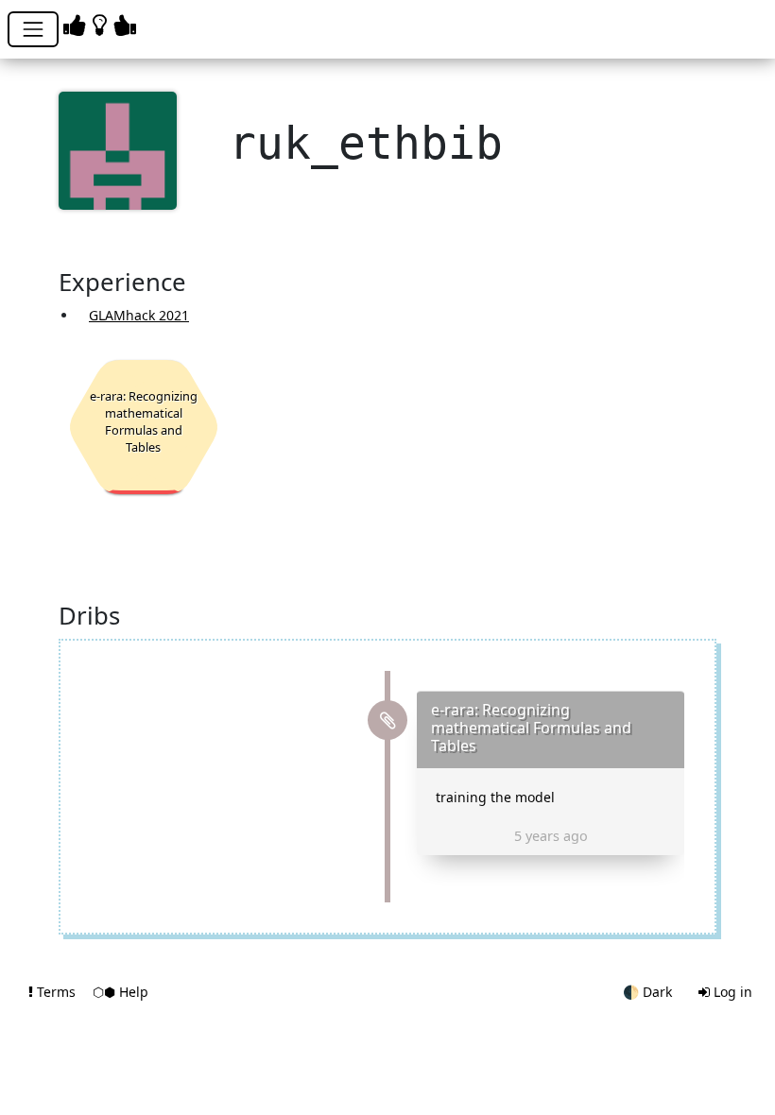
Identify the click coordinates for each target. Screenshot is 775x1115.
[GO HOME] (103, 24)
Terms (56, 992)
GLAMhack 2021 (139, 315)
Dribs (89, 616)
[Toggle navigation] (33, 29)
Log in (731, 992)
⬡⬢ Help (120, 992)
